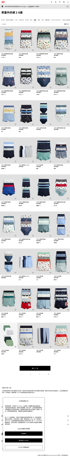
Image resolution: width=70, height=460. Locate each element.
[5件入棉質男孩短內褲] (61, 113)
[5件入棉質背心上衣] (26, 262)
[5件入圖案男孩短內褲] (44, 76)
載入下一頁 (35, 368)
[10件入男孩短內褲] (44, 113)
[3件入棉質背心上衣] (26, 150)
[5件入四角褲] (44, 150)
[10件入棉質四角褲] (26, 187)
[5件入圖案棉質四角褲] (9, 39)
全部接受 (23, 433)
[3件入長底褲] (44, 336)
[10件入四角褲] (61, 262)
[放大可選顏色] (20, 57)
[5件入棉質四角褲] (26, 39)
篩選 (65, 24)
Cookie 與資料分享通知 (23, 428)
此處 (30, 6)
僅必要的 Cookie (24, 440)
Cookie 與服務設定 (23, 447)
